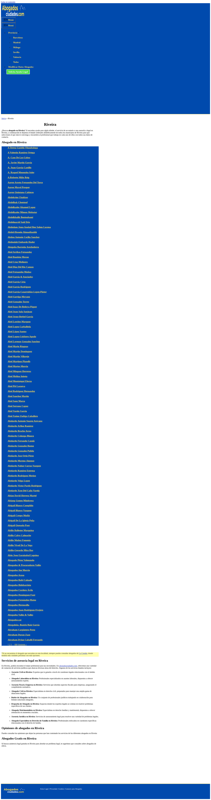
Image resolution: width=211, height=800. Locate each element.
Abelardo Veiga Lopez (19, 480)
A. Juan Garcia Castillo (19, 167)
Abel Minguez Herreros (19, 371)
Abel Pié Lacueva (16, 386)
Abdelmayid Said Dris (19, 222)
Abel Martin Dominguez (20, 351)
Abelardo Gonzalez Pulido (21, 451)
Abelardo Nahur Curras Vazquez (24, 466)
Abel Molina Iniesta (17, 376)
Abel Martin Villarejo (18, 356)
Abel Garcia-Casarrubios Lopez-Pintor (27, 292)
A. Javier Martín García (20, 162)
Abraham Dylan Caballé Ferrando (25, 639)
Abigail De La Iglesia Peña (21, 520)
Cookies (61, 789)
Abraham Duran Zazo (19, 634)
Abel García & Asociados (20, 277)
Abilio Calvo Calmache (19, 535)
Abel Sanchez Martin (18, 396)
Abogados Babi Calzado (20, 580)
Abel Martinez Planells (19, 361)
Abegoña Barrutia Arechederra (23, 247)
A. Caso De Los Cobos (19, 157)
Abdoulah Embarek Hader (21, 242)
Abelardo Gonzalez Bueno (21, 446)
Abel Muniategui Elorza (20, 381)
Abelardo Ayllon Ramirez (20, 426)
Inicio (4, 118)
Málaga (16, 47)
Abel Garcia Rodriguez (19, 287)
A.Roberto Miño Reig (18, 177)
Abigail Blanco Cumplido (20, 505)
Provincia (12, 32)
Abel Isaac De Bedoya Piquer (22, 306)
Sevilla (16, 52)
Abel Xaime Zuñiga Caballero (23, 416)
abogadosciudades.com (68, 666)
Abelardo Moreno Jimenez (21, 461)
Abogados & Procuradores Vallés (24, 565)
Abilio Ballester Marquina (21, 530)
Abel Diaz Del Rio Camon (21, 267)
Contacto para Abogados (73, 789)
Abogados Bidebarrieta (19, 585)
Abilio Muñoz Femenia (19, 540)
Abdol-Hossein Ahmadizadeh (22, 232)
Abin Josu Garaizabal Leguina (23, 555)
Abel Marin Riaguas (18, 346)
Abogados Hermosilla (18, 605)
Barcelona (18, 37)
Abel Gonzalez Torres (18, 301)
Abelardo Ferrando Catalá (21, 441)
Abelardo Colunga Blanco (21, 436)
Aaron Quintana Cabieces (21, 192)
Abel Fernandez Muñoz (19, 272)
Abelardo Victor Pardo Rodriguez (25, 485)
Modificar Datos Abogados (20, 67)
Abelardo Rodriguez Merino (22, 475)
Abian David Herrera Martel (22, 495)
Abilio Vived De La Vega (20, 545)
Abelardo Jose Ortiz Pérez (21, 456)
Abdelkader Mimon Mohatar (22, 212)
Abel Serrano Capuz (18, 406)
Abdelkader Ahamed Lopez (21, 207)
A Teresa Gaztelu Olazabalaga (23, 147)
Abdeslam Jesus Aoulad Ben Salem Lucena (29, 227)
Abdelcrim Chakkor (18, 197)
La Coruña (83, 653)
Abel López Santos (17, 331)
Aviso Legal (44, 789)
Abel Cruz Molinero (18, 262)
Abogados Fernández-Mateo (22, 600)
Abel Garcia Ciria (17, 282)
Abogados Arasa (16, 575)
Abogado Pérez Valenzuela (21, 560)
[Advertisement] (105, 96)
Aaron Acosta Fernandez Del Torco (25, 182)
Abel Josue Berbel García (20, 316)
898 (16, 644)
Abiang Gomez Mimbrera (21, 500)
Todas (16, 62)
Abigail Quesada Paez (19, 525)
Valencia (17, 57)
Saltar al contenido (8, 2)
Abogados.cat (14, 620)
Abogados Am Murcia (19, 570)
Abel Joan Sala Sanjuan (20, 311)
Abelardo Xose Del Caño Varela (24, 490)
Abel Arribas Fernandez (20, 252)
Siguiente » (22, 644)
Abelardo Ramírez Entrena (21, 470)
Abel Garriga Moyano (19, 296)
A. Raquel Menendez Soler (21, 172)
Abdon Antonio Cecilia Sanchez (23, 237)
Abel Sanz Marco (16, 401)
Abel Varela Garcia (17, 411)
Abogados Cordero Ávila (20, 590)
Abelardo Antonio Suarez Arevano (25, 421)
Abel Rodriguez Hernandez (21, 391)
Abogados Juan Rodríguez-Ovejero (25, 610)
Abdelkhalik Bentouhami (20, 217)
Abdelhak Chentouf (18, 202)
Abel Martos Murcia (18, 366)
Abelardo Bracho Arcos (19, 431)
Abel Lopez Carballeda (19, 326)
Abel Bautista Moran (18, 257)
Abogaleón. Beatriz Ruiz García (24, 625)
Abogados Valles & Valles (20, 615)
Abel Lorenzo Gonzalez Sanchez (24, 341)
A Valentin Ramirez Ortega (21, 152)
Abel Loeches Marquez (19, 321)
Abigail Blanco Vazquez (20, 510)
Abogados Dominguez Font (21, 595)
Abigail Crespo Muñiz (19, 515)
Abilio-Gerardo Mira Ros (20, 550)
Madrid (16, 42)
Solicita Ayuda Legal (18, 72)
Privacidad (53, 789)
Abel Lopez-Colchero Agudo (22, 336)
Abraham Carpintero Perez (21, 629)
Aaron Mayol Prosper (19, 187)
